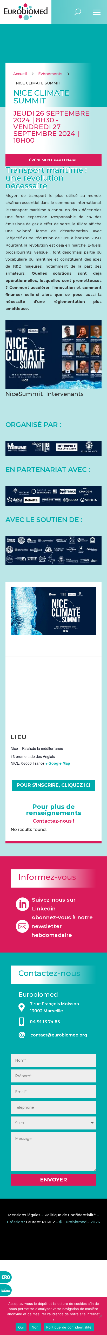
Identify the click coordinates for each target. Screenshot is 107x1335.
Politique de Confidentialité (70, 1215)
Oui (21, 1327)
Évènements (50, 73)
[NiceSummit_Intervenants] (53, 387)
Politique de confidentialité (68, 1327)
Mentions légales (24, 1215)
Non (35, 1327)
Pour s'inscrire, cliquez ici (53, 785)
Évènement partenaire (53, 160)
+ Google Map (57, 763)
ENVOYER (53, 1180)
